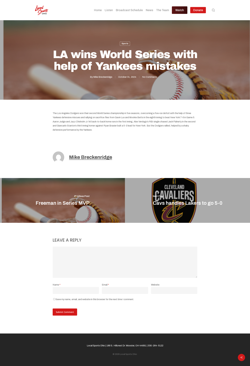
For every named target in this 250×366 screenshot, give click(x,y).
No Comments (149, 77)
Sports (125, 43)
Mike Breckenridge (102, 77)
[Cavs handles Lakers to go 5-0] (187, 200)
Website (155, 284)
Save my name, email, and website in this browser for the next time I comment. (95, 299)
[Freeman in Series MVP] (62, 200)
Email (105, 284)
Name (56, 284)
